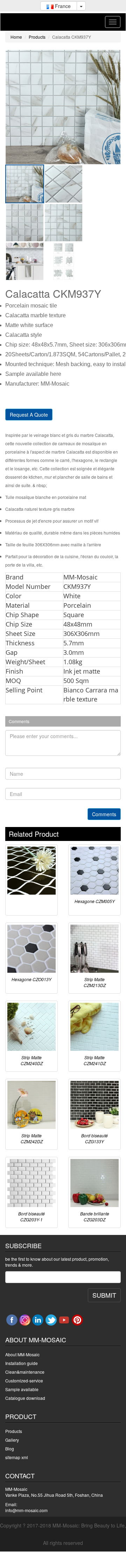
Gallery (12, 1440)
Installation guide (21, 1363)
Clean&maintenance (24, 1372)
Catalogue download (25, 1398)
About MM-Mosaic (22, 1354)
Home (16, 37)
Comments (104, 814)
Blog (9, 1448)
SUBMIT (104, 1294)
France (62, 5)
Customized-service (24, 1380)
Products (37, 37)
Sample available (21, 1389)
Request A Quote (29, 414)
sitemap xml (16, 1457)
